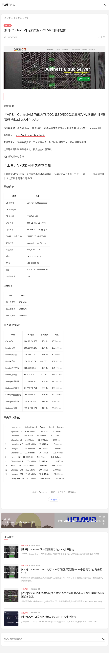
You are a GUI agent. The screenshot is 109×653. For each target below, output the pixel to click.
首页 (9, 18)
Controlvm (43, 492)
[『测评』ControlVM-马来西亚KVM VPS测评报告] (54, 67)
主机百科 (18, 18)
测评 (53, 492)
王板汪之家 (8, 4)
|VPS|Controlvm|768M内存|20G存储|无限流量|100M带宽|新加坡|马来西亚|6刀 (61, 571)
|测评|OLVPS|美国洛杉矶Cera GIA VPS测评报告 (48, 616)
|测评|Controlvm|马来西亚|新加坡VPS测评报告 (47, 549)
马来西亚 (72, 492)
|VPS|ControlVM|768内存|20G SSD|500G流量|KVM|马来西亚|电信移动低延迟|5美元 (62, 595)
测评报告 (61, 492)
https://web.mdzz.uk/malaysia (30, 135)
